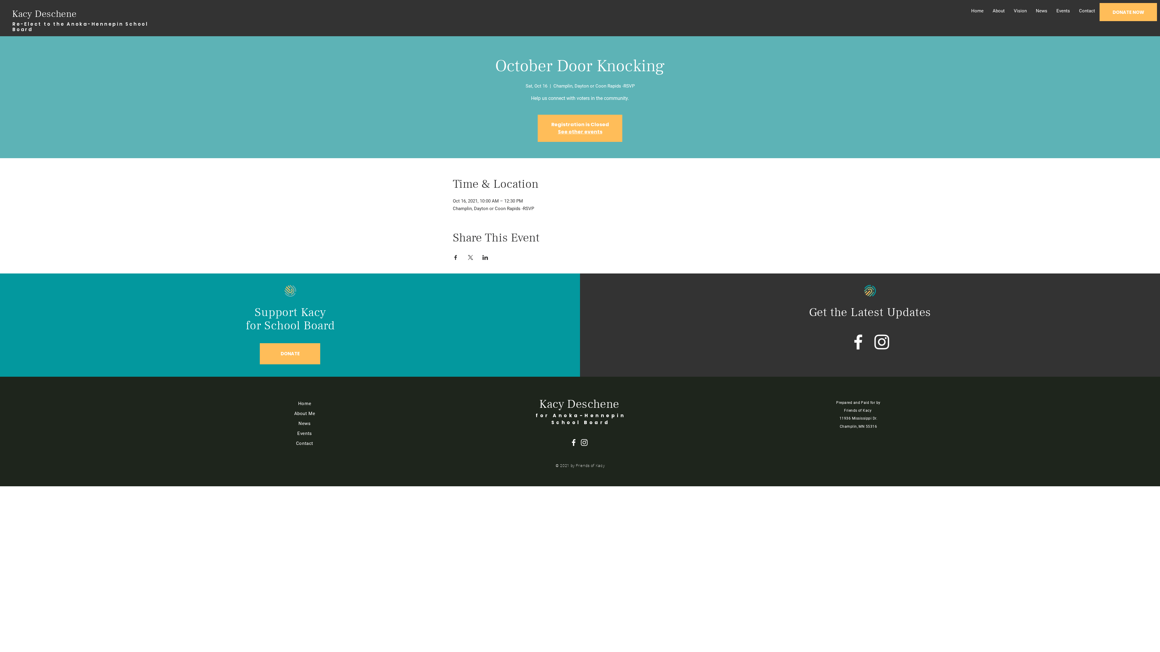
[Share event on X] (470, 257)
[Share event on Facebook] (456, 257)
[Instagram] (882, 342)
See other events (580, 131)
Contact (304, 443)
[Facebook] (858, 342)
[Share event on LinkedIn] (485, 257)
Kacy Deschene (44, 14)
